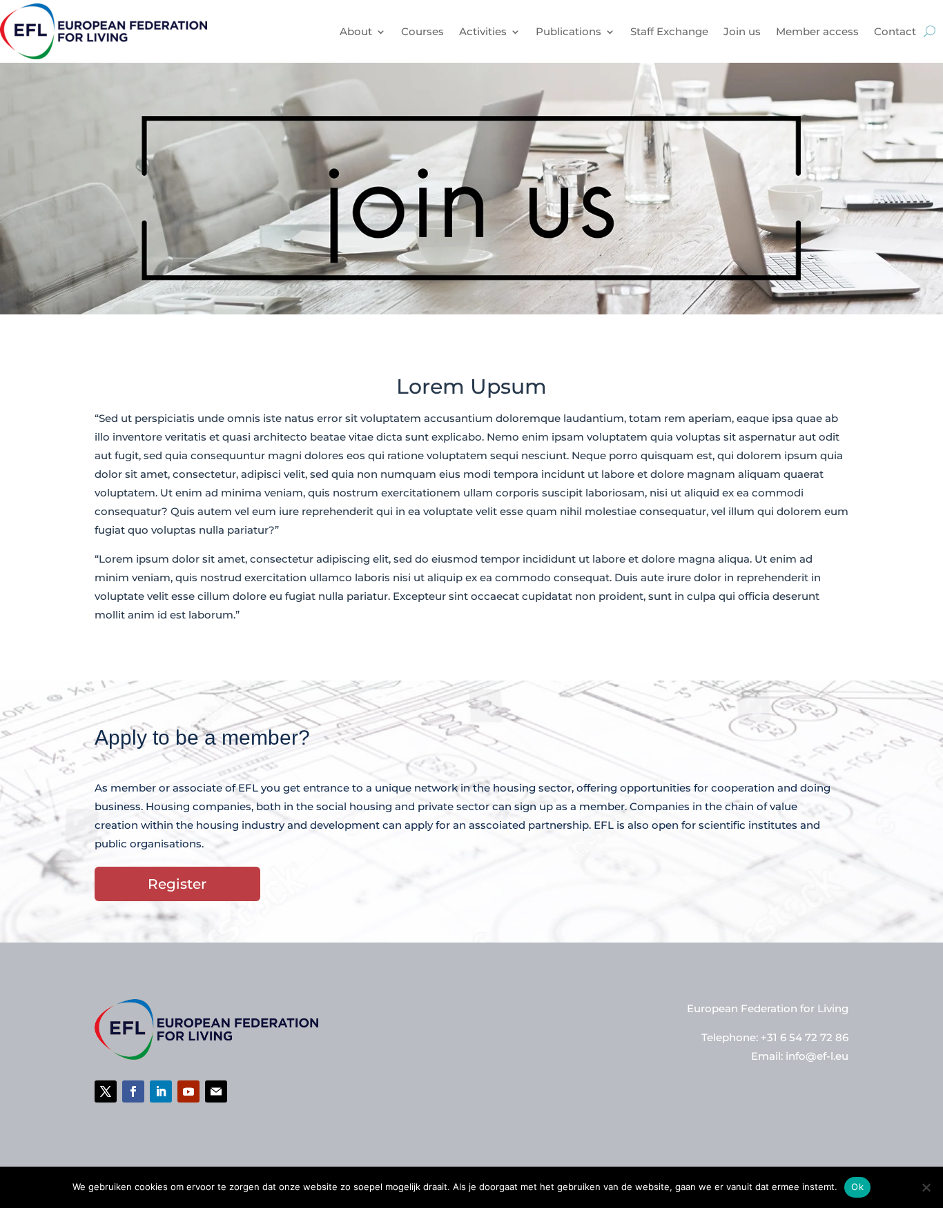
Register (177, 884)
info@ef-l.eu (817, 1056)
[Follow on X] (106, 1091)
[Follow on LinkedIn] (161, 1091)
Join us (742, 31)
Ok (857, 1186)
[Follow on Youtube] (188, 1091)
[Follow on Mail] (216, 1091)
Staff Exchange (669, 31)
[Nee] (926, 1187)
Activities (483, 31)
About (356, 31)
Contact (895, 31)
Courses (422, 31)
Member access (817, 31)
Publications (568, 31)
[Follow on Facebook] (133, 1091)
